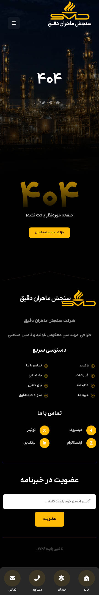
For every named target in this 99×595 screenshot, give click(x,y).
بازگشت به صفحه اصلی (49, 232)
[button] (14, 23)
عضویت (49, 519)
